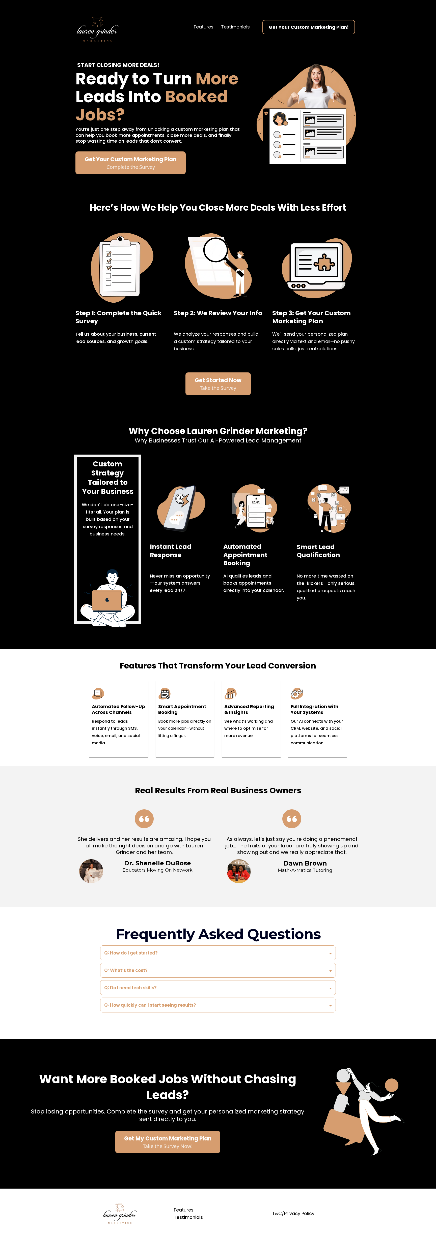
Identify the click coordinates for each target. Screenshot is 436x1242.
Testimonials (235, 27)
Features (203, 27)
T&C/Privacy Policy (293, 1213)
